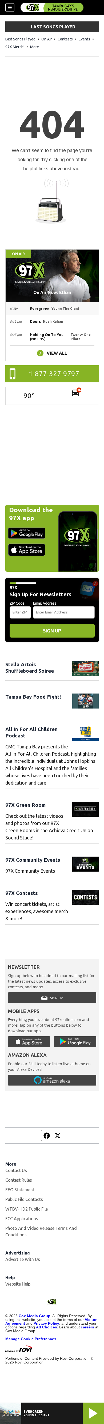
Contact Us (16, 1170)
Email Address (45, 603)
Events (84, 39)
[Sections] (9, 7)
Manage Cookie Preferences (30, 1339)
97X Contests (21, 893)
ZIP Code (17, 603)
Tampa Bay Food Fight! (33, 697)
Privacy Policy (46, 1323)
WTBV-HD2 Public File (26, 1209)
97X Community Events (32, 860)
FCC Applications (21, 1218)
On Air (46, 39)
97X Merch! (14, 47)
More (34, 47)
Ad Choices (46, 1327)
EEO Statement (19, 1189)
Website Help (17, 1284)
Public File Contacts (24, 1199)
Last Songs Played (20, 39)
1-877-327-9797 (54, 374)
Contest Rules (18, 1180)
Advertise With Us (22, 1259)
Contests (65, 39)
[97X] (52, 7)
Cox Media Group (34, 1316)
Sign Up (52, 630)
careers (87, 1327)
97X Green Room (25, 805)
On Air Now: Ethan (52, 292)
